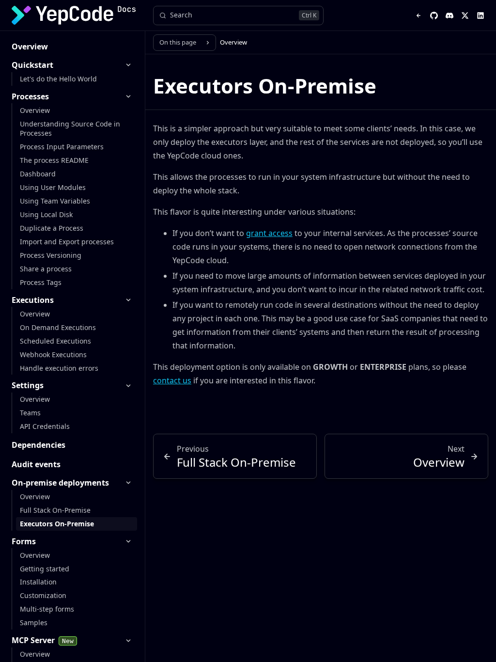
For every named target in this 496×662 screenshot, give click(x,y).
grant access (269, 233)
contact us (172, 380)
